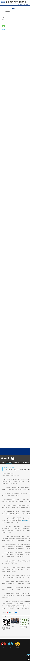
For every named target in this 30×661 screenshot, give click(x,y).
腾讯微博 (10, 647)
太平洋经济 (21, 462)
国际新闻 (15, 462)
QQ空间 (17, 647)
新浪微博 (3, 647)
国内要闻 (9, 462)
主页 (8, 467)
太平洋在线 (25, 520)
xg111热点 (27, 462)
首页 (3, 462)
